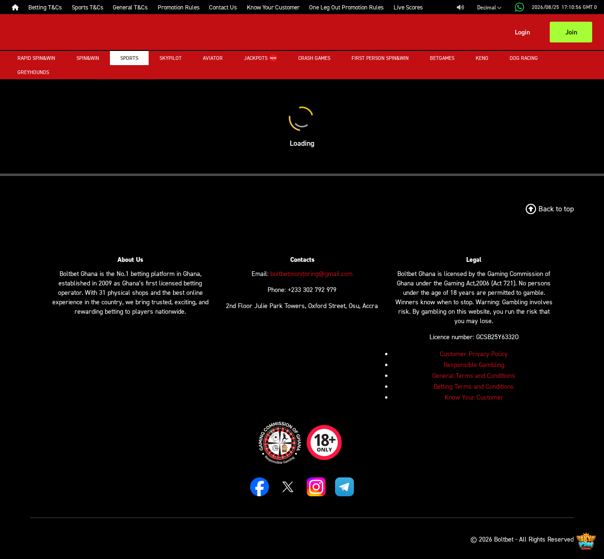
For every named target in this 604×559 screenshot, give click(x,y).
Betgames (442, 58)
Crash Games (314, 58)
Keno (482, 58)
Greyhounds (33, 72)
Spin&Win (87, 58)
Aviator (213, 58)
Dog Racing (524, 58)
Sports (129, 58)
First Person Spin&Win (380, 58)
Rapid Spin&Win (36, 58)
